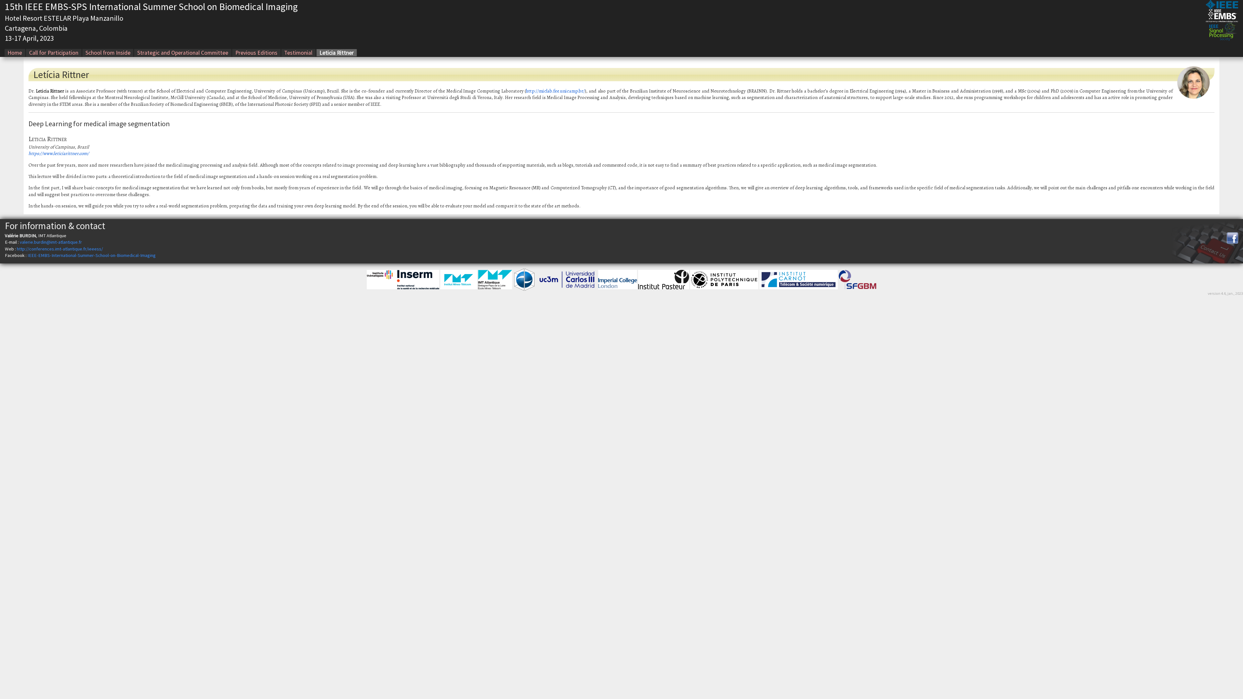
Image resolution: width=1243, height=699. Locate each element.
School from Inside (107, 52)
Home (14, 52)
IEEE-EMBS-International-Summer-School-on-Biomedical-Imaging (92, 255)
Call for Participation (53, 52)
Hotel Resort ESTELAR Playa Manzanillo (64, 18)
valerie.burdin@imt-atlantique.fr (51, 242)
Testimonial (298, 52)
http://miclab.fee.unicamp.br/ (555, 91)
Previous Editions (256, 52)
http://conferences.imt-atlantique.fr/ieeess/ (60, 249)
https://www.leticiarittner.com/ (58, 153)
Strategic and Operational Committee (182, 52)
